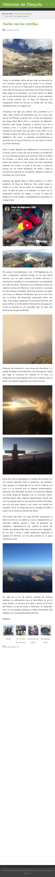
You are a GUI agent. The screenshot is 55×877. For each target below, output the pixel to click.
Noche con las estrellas (20, 24)
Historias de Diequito (22, 4)
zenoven (27, 873)
